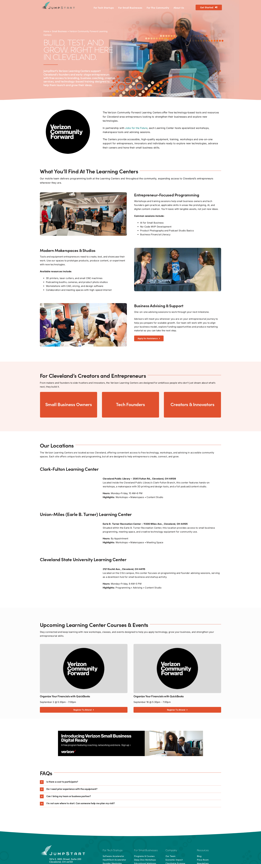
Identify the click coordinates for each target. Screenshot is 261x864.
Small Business (59, 31)
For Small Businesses (146, 850)
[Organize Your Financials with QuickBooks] (83, 645)
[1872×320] (130, 731)
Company (171, 850)
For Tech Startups (112, 850)
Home (46, 31)
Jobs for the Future (136, 127)
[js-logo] (58, 2)
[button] (130, 781)
